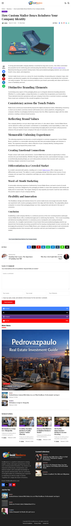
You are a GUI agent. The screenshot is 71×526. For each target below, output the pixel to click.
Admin (5, 23)
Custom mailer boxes (59, 68)
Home (3, 9)
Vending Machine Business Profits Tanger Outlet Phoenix (25, 431)
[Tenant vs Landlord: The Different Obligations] (39, 473)
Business (9, 9)
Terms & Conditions (27, 523)
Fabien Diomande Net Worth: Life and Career (22, 512)
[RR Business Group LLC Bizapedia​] (5, 403)
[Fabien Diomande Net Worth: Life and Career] (5, 511)
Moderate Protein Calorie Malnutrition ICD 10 (22, 504)
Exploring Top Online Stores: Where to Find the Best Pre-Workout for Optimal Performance (55, 458)
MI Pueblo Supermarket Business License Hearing (60, 431)
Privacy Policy (37, 523)
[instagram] (10, 484)
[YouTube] (13, 484)
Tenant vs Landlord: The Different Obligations (56, 474)
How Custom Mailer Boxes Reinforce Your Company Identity (23, 239)
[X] (6, 484)
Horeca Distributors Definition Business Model (44, 430)
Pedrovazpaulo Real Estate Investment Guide (17, 386)
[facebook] (3, 484)
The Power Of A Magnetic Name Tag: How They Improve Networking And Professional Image (55, 466)
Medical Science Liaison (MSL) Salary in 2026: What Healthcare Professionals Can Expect (34, 395)
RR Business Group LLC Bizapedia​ (19, 403)
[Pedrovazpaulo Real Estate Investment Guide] (35, 360)
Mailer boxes (46, 170)
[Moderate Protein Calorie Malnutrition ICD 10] (5, 503)
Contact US (45, 523)
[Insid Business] (35, 3)
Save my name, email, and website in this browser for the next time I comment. (25, 298)
